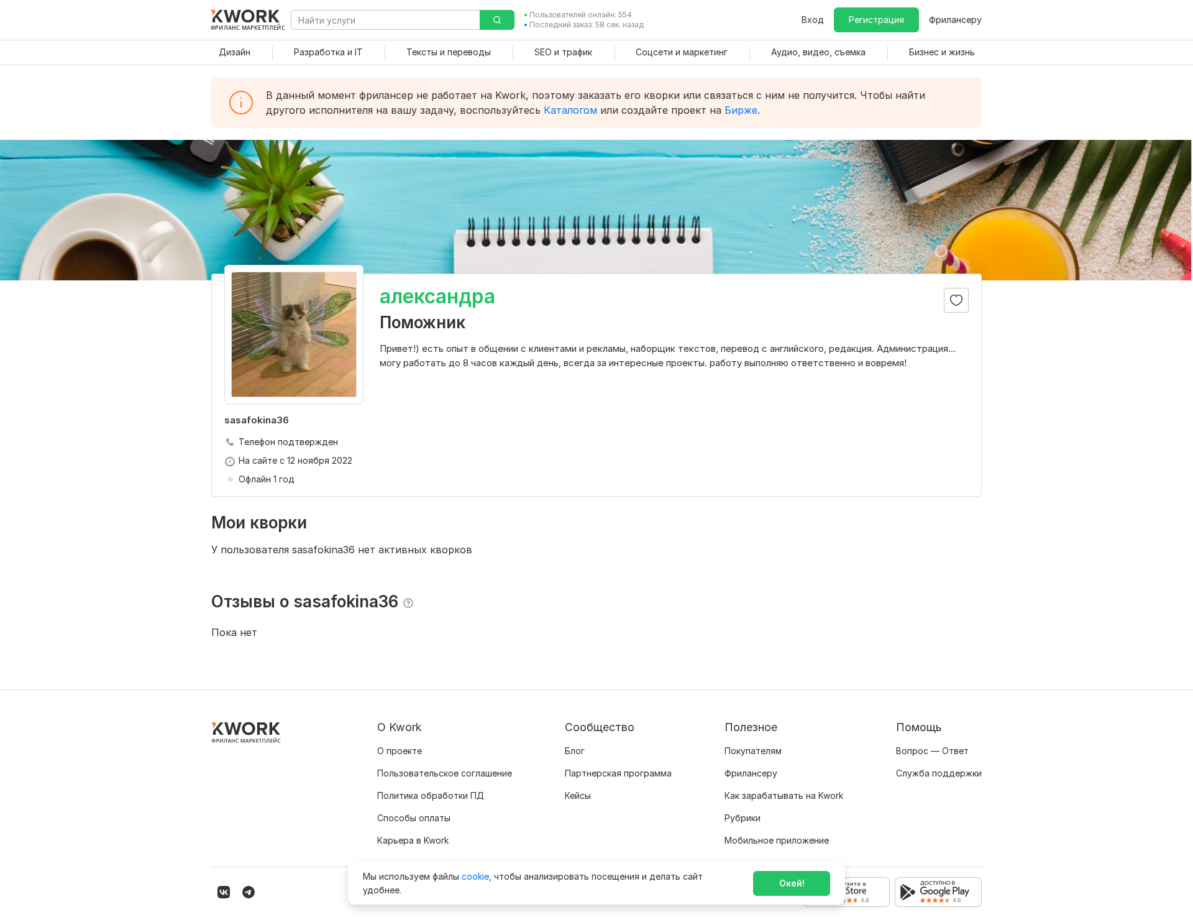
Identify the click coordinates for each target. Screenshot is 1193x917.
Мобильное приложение (776, 840)
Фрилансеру (955, 19)
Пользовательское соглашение (444, 773)
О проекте (399, 750)
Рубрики (742, 818)
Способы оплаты (413, 818)
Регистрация (876, 19)
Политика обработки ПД (430, 795)
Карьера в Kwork (413, 840)
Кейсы (578, 795)
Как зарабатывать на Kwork (783, 795)
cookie (475, 876)
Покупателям (753, 750)
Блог (575, 750)
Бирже (740, 110)
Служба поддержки (939, 773)
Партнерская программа (618, 773)
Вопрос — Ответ (932, 750)
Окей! (792, 883)
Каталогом (570, 110)
